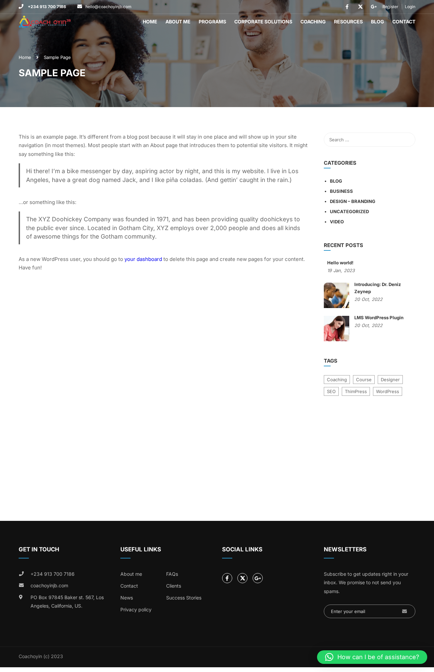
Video (337, 221)
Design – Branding (352, 201)
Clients (173, 586)
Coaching (313, 21)
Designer (390, 379)
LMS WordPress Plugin (378, 317)
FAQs (172, 574)
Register (390, 6)
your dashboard (143, 259)
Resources (348, 21)
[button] (372, 657)
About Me (178, 21)
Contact (403, 21)
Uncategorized (349, 211)
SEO (331, 391)
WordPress (387, 391)
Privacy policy (136, 609)
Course (364, 379)
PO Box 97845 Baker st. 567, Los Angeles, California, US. (67, 601)
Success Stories (183, 597)
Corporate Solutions (263, 21)
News (126, 597)
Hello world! (340, 262)
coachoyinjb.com (49, 585)
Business (341, 191)
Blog (377, 21)
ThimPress (356, 391)
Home (150, 21)
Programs (212, 21)
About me (131, 574)
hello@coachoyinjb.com (108, 6)
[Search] (406, 140)
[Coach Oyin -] (45, 21)
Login (410, 6)
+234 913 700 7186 (46, 6)
